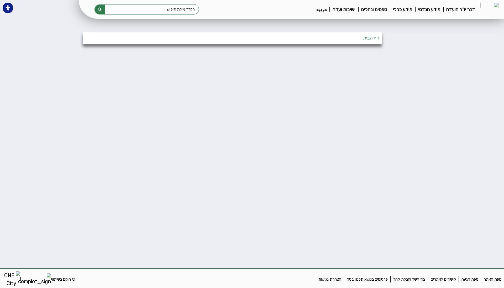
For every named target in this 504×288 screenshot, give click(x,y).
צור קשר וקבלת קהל (409, 279)
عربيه (321, 9)
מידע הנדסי (429, 9)
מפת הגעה (469, 279)
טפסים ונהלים (374, 9)
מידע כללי (402, 9)
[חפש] (99, 9)
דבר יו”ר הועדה (460, 9)
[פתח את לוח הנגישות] (8, 8)
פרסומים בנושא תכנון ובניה (367, 279)
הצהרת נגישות (329, 279)
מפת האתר (492, 279)
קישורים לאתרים (443, 279)
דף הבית (371, 38)
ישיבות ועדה (344, 9)
